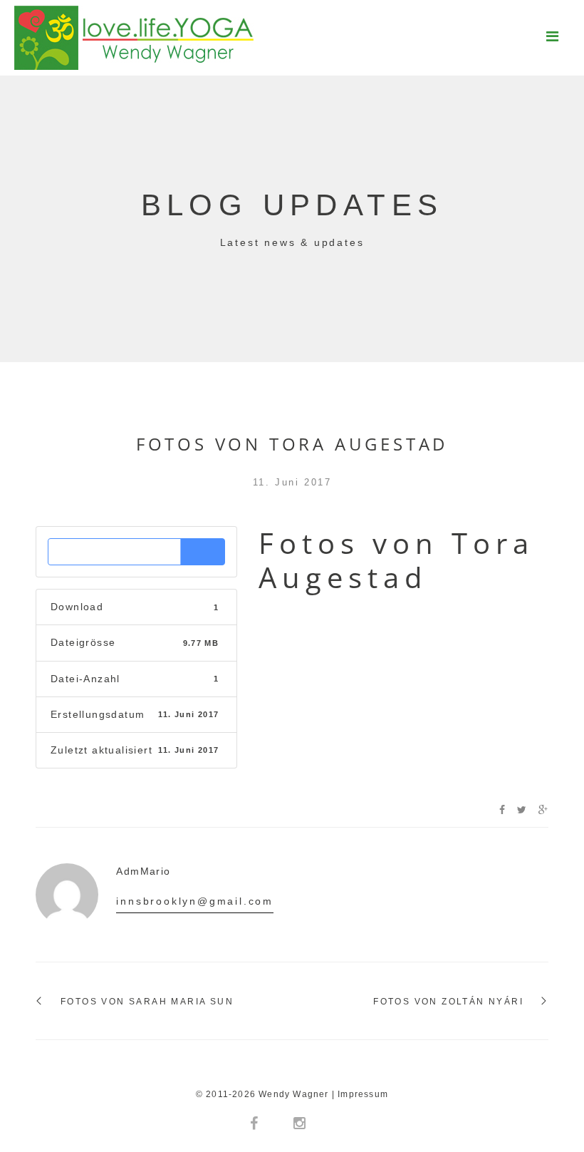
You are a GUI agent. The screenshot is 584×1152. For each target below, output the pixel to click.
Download (136, 551)
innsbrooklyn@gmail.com (194, 901)
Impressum (363, 1094)
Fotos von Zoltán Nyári (448, 1002)
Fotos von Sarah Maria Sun (147, 1002)
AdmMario (143, 871)
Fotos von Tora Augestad (292, 444)
